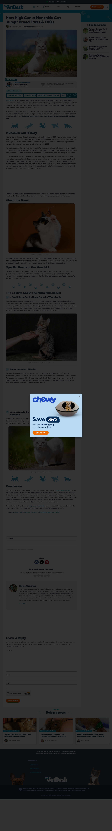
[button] (80, 396)
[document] (56, 415)
